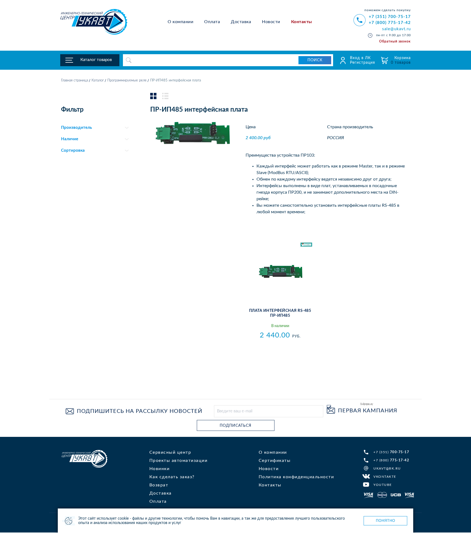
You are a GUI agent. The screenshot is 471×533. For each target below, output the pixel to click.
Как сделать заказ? (172, 477)
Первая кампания (367, 410)
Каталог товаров (96, 60)
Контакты (301, 22)
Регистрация (362, 63)
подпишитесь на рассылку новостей (139, 411)
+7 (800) (391, 460)
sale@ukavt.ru (396, 29)
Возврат (158, 485)
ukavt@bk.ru (387, 468)
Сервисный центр (170, 452)
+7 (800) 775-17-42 (390, 23)
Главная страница (74, 80)
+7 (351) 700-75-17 (390, 17)
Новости (271, 22)
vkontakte (384, 476)
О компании (180, 22)
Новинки (159, 469)
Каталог (98, 80)
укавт (84, 459)
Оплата (212, 22)
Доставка (241, 22)
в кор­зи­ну (280, 347)
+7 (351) (391, 452)
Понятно (385, 521)
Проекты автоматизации (178, 460)
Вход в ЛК (360, 58)
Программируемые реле (127, 80)
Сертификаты (275, 460)
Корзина (401, 60)
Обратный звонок (395, 41)
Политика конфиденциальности (296, 477)
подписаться (235, 426)
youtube (382, 484)
